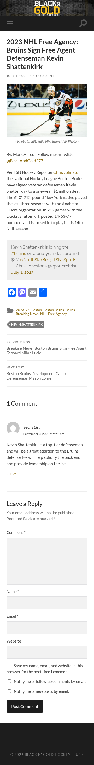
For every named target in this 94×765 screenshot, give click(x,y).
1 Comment (43, 76)
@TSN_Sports (63, 259)
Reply (11, 474)
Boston (36, 310)
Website (14, 641)
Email (13, 616)
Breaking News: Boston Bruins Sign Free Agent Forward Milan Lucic (47, 347)
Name (13, 591)
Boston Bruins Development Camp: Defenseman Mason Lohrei (37, 373)
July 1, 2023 (17, 76)
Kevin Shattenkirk (27, 324)
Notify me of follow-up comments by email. (50, 681)
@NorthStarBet (34, 259)
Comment (16, 532)
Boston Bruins (53, 310)
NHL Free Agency (53, 314)
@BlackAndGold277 (25, 160)
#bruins (18, 253)
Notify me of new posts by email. (41, 691)
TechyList (32, 427)
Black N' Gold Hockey (47, 754)
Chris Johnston (67, 172)
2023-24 (23, 310)
